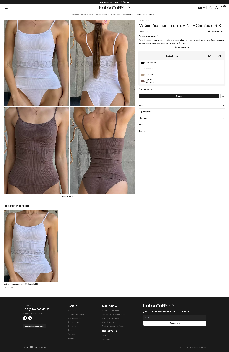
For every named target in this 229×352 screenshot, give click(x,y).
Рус (204, 8)
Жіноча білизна (87, 15)
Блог (104, 335)
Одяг (70, 330)
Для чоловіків (73, 322)
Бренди (71, 338)
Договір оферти (109, 322)
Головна (75, 15)
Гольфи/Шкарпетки (76, 314)
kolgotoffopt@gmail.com (34, 326)
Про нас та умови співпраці (113, 314)
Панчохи (71, 334)
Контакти (106, 339)
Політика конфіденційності (113, 326)
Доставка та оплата (110, 318)
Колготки (72, 310)
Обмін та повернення (111, 310)
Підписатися (175, 323)
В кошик (179, 96)
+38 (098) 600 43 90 (36, 309)
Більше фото (67, 196)
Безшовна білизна (102, 15)
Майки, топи (116, 15)
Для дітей (72, 326)
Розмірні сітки (217, 31)
